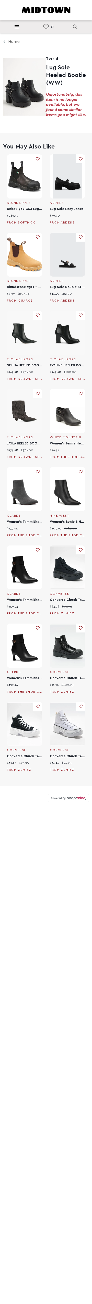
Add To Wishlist (37, 158)
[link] (46, 27)
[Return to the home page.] (46, 9)
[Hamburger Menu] (17, 26)
